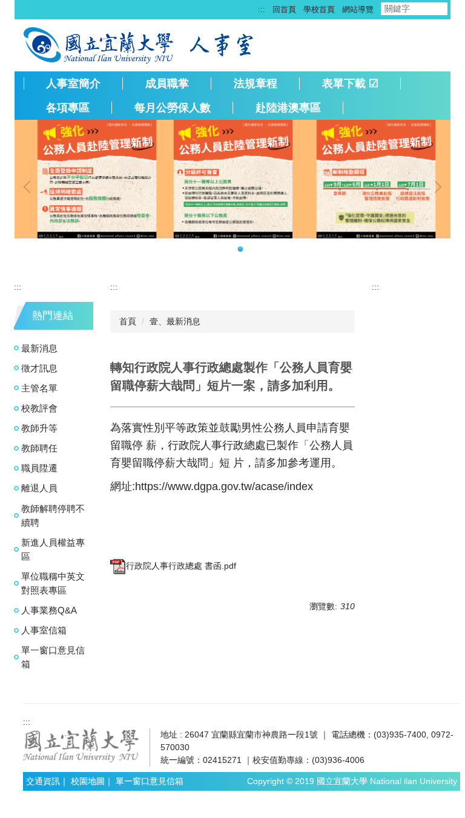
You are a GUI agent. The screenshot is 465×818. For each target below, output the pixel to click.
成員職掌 (167, 83)
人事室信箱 (44, 630)
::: (261, 9)
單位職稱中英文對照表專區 (53, 583)
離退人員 (39, 488)
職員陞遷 (39, 468)
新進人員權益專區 (53, 549)
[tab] (225, 249)
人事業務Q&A (49, 610)
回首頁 (284, 9)
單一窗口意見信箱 (53, 657)
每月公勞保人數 (172, 108)
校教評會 (39, 408)
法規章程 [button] (255, 83)
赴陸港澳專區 (288, 108)
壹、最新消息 (175, 321)
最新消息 (39, 348)
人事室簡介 (73, 83)
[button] (30, 187)
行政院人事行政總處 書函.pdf (181, 566)
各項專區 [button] (68, 108)
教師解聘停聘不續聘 (53, 515)
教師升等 (39, 428)
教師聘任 (39, 448)
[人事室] (223, 44)
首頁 (127, 321)
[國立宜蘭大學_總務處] (81, 745)
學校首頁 (319, 9)
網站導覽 (358, 9)
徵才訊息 (39, 368)
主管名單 (39, 388)
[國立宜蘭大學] (100, 44)
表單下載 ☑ (350, 83)
